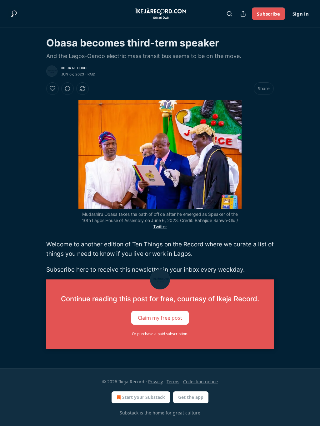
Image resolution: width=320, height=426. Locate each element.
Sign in (300, 14)
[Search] (229, 13)
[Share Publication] (243, 13)
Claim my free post (160, 317)
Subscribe (268, 14)
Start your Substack (143, 397)
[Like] (52, 88)
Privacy (155, 382)
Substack (129, 413)
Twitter (160, 226)
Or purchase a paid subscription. (160, 333)
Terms (173, 382)
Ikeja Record (74, 68)
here (82, 269)
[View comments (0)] (67, 88)
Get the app (190, 397)
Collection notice (200, 382)
